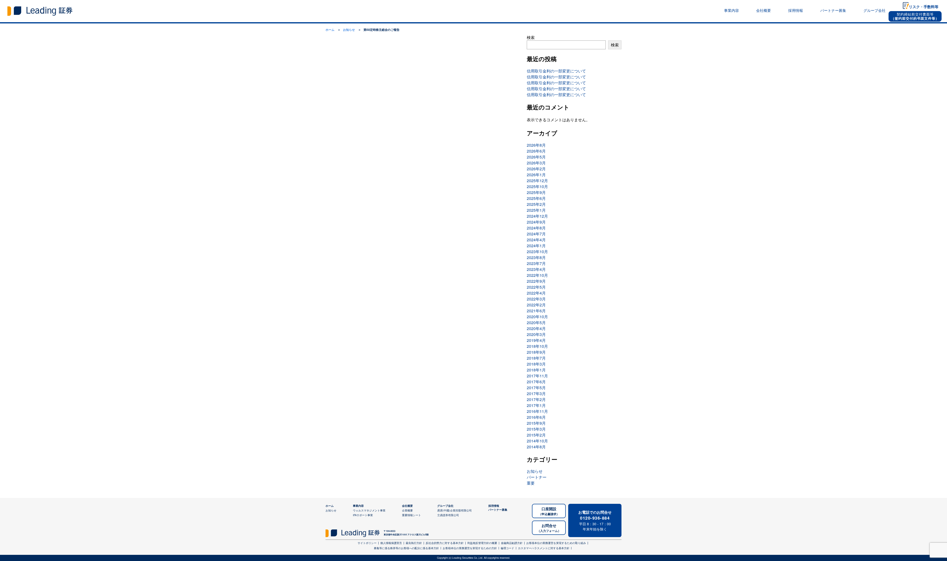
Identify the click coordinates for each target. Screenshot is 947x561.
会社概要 (763, 10)
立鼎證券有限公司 (448, 515)
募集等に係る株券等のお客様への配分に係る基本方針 (406, 548)
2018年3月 (536, 364)
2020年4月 (536, 328)
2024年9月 (536, 222)
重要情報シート (411, 515)
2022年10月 (537, 275)
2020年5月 (536, 322)
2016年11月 (537, 411)
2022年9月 (536, 281)
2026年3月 (536, 163)
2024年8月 (536, 228)
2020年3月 (536, 334)
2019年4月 (536, 340)
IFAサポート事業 (363, 515)
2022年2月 (536, 305)
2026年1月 (536, 174)
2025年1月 (536, 210)
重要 (531, 483)
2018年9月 (536, 352)
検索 (531, 37)
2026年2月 (536, 169)
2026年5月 (536, 157)
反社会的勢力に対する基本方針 (445, 543)
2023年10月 (537, 251)
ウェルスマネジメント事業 (369, 510)
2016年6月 (536, 417)
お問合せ (549, 528)
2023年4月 (536, 269)
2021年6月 (536, 311)
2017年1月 (536, 405)
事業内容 (731, 10)
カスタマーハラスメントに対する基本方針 (543, 548)
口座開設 (549, 511)
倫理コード (507, 548)
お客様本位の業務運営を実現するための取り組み (556, 543)
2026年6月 (536, 151)
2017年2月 (536, 399)
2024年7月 (536, 234)
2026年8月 (536, 145)
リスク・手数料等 (923, 6)
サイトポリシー (367, 543)
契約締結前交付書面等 (915, 16)
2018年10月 (537, 346)
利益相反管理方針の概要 (482, 543)
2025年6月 (536, 198)
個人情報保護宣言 (391, 543)
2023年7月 (536, 263)
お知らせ (535, 471)
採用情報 (795, 10)
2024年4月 (536, 240)
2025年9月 (536, 192)
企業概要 (407, 510)
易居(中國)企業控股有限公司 (454, 510)
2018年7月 (536, 358)
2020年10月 (537, 316)
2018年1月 (536, 370)
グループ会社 (874, 10)
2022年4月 (536, 293)
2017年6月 (536, 382)
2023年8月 (536, 257)
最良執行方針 (414, 543)
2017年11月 (537, 376)
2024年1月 (536, 245)
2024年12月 (537, 216)
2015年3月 (536, 429)
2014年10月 (537, 441)
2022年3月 (536, 299)
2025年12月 (537, 180)
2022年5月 (536, 287)
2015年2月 (536, 435)
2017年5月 (536, 387)
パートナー (536, 477)
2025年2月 (536, 204)
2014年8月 (536, 447)
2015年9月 (536, 423)
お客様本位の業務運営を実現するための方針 (470, 548)
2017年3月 (536, 393)
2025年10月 (537, 186)
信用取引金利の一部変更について (556, 71)
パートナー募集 (833, 10)
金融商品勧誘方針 (512, 543)
